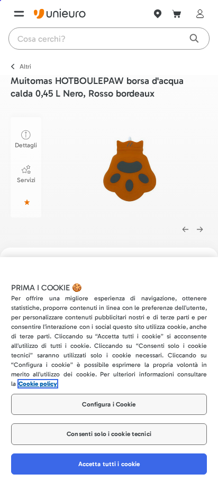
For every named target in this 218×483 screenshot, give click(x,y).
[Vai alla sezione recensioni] (26, 202)
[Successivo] (200, 229)
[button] (133, 165)
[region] (109, 370)
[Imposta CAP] (157, 13)
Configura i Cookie (108, 404)
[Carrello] (176, 13)
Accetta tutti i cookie (109, 464)
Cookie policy (38, 383)
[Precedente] (185, 229)
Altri (25, 66)
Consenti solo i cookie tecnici (109, 434)
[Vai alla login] (197, 13)
